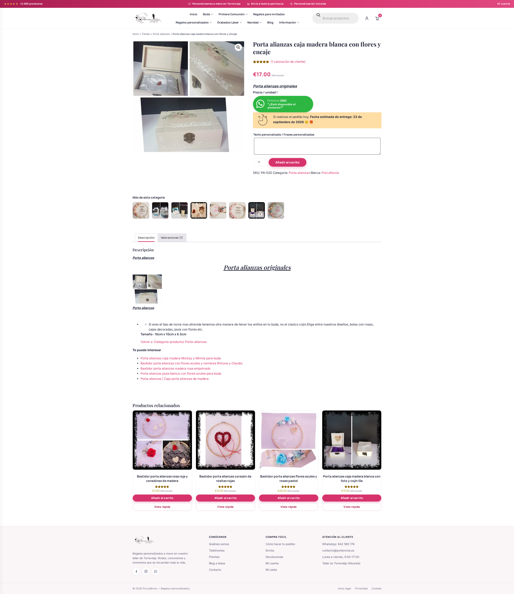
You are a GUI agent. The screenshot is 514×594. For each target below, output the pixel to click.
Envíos (270, 550)
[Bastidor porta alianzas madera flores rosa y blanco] (237, 210)
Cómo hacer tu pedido (280, 544)
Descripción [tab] (146, 237)
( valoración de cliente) (288, 62)
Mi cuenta (503, 3)
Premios (214, 557)
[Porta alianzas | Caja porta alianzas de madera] (179, 210)
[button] (238, 47)
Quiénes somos (219, 544)
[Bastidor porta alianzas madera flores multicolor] (218, 210)
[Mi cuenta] (367, 18)
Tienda (146, 33)
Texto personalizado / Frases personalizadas (283, 134)
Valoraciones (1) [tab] (172, 237)
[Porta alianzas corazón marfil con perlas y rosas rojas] (198, 210)
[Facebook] (136, 571)
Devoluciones (274, 557)
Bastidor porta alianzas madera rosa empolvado (175, 368)
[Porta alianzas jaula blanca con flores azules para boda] (160, 210)
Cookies (376, 588)
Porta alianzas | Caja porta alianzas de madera (175, 379)
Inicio (136, 33)
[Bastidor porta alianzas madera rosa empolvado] (141, 210)
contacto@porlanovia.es (338, 550)
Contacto (215, 569)
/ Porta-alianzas (195, 342)
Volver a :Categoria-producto (162, 342)
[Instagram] (146, 571)
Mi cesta (271, 569)
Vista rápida (162, 507)
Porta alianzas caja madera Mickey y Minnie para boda (181, 358)
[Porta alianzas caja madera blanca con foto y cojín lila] (256, 210)
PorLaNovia (330, 173)
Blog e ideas (217, 563)
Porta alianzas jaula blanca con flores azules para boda (181, 373)
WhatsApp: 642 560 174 (338, 544)
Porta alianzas (161, 33)
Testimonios (216, 550)
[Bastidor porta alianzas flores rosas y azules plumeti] (275, 210)
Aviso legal (344, 588)
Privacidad (361, 588)
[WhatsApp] (155, 571)
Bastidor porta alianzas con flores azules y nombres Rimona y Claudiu (192, 363)
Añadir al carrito (287, 162)
